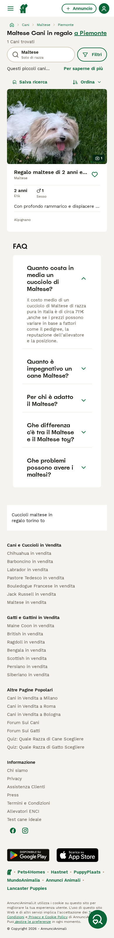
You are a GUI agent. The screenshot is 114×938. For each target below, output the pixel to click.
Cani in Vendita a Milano (32, 698)
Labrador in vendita (27, 569)
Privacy (14, 778)
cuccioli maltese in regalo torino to (32, 517)
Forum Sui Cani (23, 722)
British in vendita (25, 634)
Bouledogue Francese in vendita (41, 586)
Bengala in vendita (26, 650)
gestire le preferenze (32, 922)
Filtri (97, 54)
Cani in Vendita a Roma (31, 706)
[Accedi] (104, 8)
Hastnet (59, 872)
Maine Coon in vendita (30, 625)
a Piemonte (90, 32)
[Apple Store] (77, 855)
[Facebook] (13, 830)
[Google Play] (28, 855)
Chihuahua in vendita (29, 553)
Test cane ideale (24, 819)
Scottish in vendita (26, 658)
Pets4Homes (31, 872)
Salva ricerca (33, 82)
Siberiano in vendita (28, 674)
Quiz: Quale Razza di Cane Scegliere (45, 739)
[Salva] (95, 174)
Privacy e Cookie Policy (47, 917)
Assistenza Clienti (26, 786)
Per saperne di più (83, 68)
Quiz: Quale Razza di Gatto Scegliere (45, 747)
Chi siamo (17, 770)
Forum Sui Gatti (23, 730)
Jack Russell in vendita (31, 594)
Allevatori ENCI (23, 811)
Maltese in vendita (26, 602)
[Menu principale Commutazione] (10, 8)
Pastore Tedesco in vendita (35, 577)
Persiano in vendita (27, 666)
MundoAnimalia (23, 880)
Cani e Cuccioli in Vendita (34, 545)
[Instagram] (25, 830)
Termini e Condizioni (28, 803)
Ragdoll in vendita (26, 642)
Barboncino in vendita (30, 561)
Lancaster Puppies (27, 888)
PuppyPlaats (87, 872)
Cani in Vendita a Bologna (34, 714)
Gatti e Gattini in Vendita (33, 617)
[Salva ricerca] (97, 919)
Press (13, 795)
